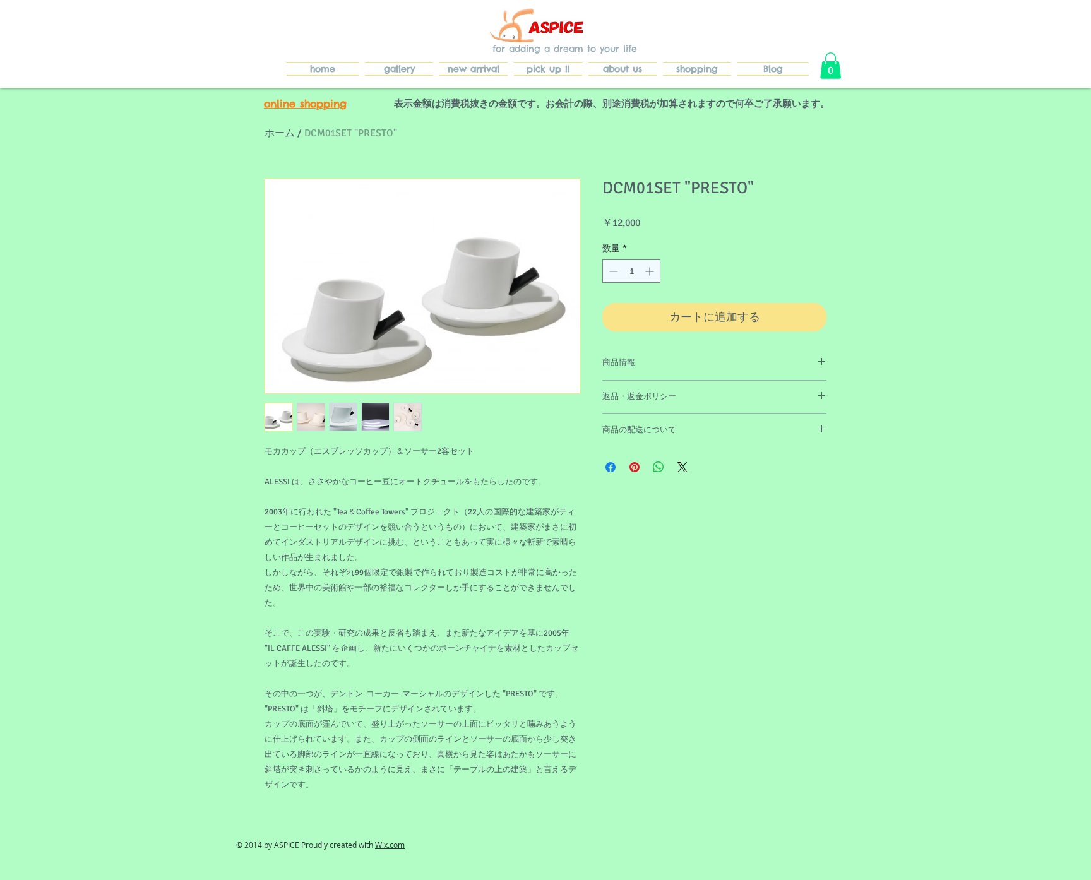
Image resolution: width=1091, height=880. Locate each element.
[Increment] (651, 271)
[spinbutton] (631, 271)
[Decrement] (612, 271)
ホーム (280, 133)
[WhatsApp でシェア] (658, 467)
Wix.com (390, 845)
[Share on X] (682, 467)
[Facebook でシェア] (610, 467)
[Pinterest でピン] (634, 467)
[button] (831, 65)
